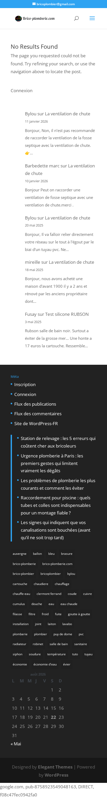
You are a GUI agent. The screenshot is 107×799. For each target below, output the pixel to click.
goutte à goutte (79, 614)
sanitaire (80, 644)
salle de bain (59, 644)
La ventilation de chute (67, 114)
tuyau (88, 654)
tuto (75, 654)
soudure (35, 654)
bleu (51, 553)
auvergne (19, 553)
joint (38, 624)
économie (20, 664)
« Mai (16, 744)
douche (36, 604)
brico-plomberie (24, 564)
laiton (52, 624)
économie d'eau (45, 664)
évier (66, 664)
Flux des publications (35, 404)
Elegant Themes (55, 767)
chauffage (62, 584)
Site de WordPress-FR (36, 423)
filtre (32, 614)
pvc (81, 634)
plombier (40, 634)
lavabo (67, 624)
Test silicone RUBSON (67, 314)
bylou (71, 573)
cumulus (19, 604)
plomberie (20, 634)
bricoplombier (51, 573)
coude (72, 594)
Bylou (30, 114)
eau (51, 604)
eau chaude (69, 604)
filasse (17, 614)
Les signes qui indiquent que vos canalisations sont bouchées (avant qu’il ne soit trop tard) (55, 529)
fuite (58, 614)
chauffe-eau (21, 594)
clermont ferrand (49, 594)
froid (45, 614)
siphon (17, 654)
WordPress (56, 775)
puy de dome (63, 634)
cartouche (20, 584)
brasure (66, 553)
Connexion (21, 90)
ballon (37, 553)
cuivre (87, 594)
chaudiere (41, 584)
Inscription (25, 384)
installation (21, 624)
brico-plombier (23, 573)
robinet (38, 644)
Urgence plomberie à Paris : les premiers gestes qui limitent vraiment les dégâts (52, 463)
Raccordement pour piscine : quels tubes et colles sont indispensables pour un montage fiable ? (56, 505)
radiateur (19, 644)
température (56, 654)
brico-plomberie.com (57, 564)
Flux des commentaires (38, 414)
